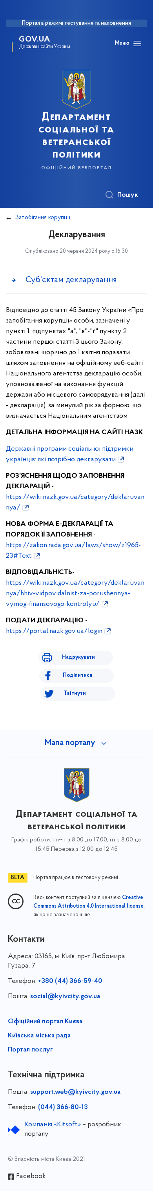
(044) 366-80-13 (63, 1107)
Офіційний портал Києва (45, 1021)
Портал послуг (30, 1049)
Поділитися (77, 675)
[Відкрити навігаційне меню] (137, 43)
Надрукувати (78, 657)
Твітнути (75, 693)
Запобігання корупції (42, 217)
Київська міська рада (39, 1035)
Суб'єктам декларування (71, 280)
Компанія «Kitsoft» (52, 1124)
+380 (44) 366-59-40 (70, 981)
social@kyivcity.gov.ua (65, 996)
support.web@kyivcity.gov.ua (75, 1092)
